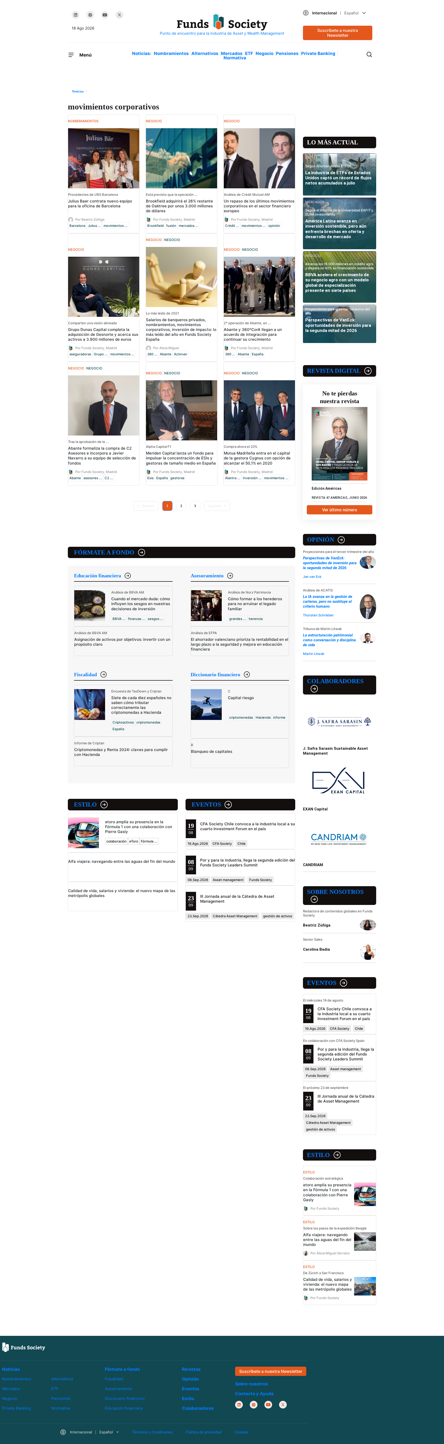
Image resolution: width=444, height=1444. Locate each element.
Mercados (232, 53)
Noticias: (141, 53)
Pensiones (287, 53)
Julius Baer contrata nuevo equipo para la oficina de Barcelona (100, 203)
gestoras (177, 478)
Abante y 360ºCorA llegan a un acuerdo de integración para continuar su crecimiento (253, 334)
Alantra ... (232, 478)
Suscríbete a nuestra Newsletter (337, 33)
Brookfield (155, 226)
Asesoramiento (207, 575)
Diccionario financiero (215, 674)
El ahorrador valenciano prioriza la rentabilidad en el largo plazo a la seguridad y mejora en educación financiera (239, 644)
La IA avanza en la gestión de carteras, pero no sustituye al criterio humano (327, 601)
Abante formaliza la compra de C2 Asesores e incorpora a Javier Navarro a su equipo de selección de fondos (102, 455)
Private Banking (318, 53)
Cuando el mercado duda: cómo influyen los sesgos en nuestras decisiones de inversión (140, 603)
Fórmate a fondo (104, 552)
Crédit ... (232, 226)
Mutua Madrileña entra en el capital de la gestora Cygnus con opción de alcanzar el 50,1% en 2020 (257, 458)
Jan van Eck (312, 577)
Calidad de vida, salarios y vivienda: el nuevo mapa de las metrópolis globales (327, 1284)
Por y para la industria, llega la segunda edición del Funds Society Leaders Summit (247, 862)
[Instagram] (90, 15)
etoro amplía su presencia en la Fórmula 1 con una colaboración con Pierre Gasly (138, 826)
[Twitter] (119, 15)
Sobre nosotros (335, 891)
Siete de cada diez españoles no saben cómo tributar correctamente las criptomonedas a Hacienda (141, 705)
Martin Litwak (313, 654)
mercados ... (188, 226)
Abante (165, 354)
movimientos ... (116, 226)
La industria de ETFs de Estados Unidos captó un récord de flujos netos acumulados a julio (338, 178)
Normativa (235, 57)
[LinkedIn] (75, 15)
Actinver (180, 354)
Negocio (264, 53)
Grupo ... (101, 354)
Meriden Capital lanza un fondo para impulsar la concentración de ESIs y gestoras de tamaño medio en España (181, 458)
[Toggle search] (369, 54)
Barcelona (77, 226)
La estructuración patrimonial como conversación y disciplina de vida (329, 640)
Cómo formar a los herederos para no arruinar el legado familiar (255, 603)
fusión (171, 226)
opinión (274, 226)
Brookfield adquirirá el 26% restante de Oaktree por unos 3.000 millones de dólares (179, 206)
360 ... (152, 354)
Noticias (11, 1369)
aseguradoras (80, 354)
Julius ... (94, 226)
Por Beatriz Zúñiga (89, 219)
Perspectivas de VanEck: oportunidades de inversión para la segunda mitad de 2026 (338, 325)
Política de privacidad (203, 1432)
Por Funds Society (324, 1208)
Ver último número (339, 509)
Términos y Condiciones (152, 1432)
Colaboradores (335, 681)
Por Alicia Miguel (166, 348)
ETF (249, 53)
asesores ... (93, 478)
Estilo (85, 804)
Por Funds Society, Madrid (174, 219)
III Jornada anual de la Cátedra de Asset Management (346, 1099)
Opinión (320, 539)
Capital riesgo (241, 697)
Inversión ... (252, 478)
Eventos (206, 804)
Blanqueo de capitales (211, 751)
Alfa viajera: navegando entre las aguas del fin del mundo (121, 861)
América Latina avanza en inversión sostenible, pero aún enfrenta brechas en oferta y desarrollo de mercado (335, 228)
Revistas (191, 1369)
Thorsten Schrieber (318, 615)
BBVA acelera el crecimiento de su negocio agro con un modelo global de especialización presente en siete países (337, 282)
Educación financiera (97, 575)
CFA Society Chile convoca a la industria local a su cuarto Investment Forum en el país (247, 826)
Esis (150, 478)
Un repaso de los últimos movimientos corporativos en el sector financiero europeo (259, 206)
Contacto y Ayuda (254, 1393)
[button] (337, 13)
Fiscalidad (85, 674)
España (257, 354)
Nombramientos (171, 53)
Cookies (241, 1432)
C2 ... (109, 478)
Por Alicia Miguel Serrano (330, 1253)
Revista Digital (334, 370)
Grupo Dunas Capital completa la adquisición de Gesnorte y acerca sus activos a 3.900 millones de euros (103, 334)
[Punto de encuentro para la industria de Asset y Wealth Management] (222, 25)
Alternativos (204, 53)
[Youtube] (105, 15)
